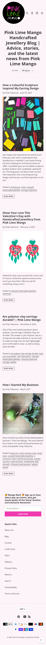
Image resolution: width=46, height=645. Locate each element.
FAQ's (7, 555)
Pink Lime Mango (19, 637)
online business (16, 461)
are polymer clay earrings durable (24, 353)
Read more (8, 196)
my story (6, 461)
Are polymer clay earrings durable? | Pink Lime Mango (22, 318)
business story (30, 453)
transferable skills (31, 461)
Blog (7, 536)
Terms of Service (12, 593)
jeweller (13, 362)
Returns (8, 574)
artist (23, 187)
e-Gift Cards (10, 549)
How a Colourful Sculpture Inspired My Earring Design (21, 86)
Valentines (7, 293)
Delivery (8, 562)
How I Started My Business (20, 385)
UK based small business (20, 464)
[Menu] (42, 12)
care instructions (24, 356)
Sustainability (11, 587)
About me (9, 530)
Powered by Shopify (32, 637)
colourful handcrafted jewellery (18, 188)
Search (8, 581)
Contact (8, 543)
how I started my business (22, 459)
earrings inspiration (29, 190)
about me (15, 453)
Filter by (15, 71)
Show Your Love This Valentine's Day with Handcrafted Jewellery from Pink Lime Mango (21, 217)
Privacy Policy (11, 568)
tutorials (6, 464)
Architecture (15, 187)
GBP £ (22, 609)
